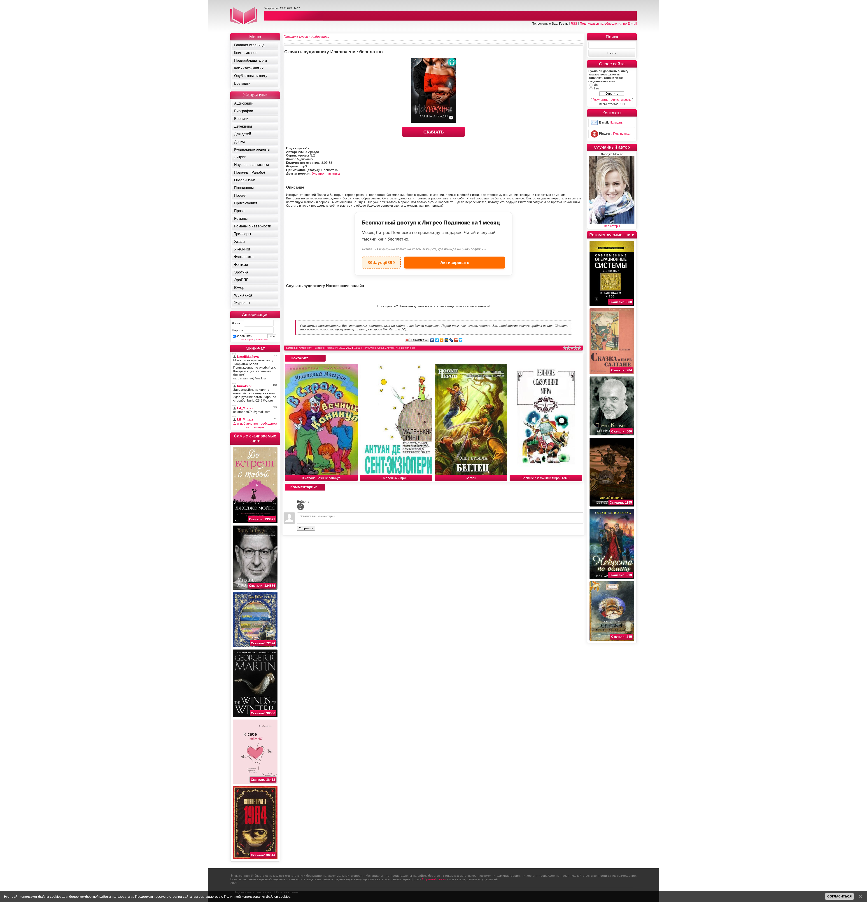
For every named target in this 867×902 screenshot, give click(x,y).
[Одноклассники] (441, 340)
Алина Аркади (377, 347)
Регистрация (262, 340)
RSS (574, 23)
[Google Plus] (456, 340)
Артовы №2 (393, 347)
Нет (596, 88)
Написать (616, 122)
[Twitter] (437, 340)
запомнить (244, 336)
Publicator (331, 347)
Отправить (306, 528)
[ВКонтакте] (432, 340)
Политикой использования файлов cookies (257, 896)
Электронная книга (326, 173)
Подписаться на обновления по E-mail (608, 23)
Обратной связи (434, 879)
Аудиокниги (305, 347)
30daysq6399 (381, 261)
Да (596, 84)
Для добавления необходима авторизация (255, 425)
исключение (408, 347)
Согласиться (839, 896)
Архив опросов (621, 99)
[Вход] (300, 506)
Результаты (600, 99)
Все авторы (612, 226)
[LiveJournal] (451, 340)
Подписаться (622, 133)
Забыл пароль (247, 340)
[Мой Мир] (446, 340)
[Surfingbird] (460, 340)
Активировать (454, 262)
